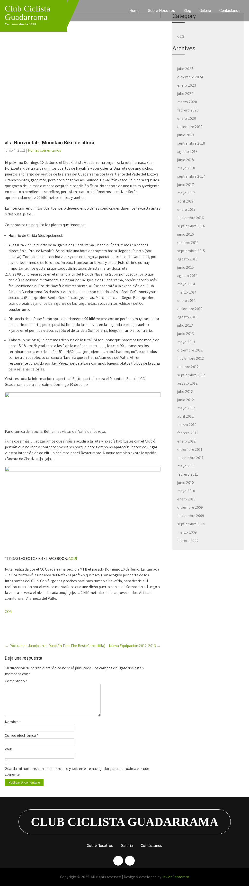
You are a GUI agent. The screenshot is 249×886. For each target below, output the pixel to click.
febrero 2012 (187, 432)
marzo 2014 (186, 292)
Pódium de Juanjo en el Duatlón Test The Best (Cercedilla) (55, 645)
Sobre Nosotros (161, 10)
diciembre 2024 (190, 77)
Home (134, 10)
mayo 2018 (186, 168)
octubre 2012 (188, 366)
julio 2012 (185, 391)
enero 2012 (186, 441)
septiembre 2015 (191, 250)
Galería (205, 10)
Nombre (13, 721)
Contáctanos (229, 10)
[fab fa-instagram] (130, 861)
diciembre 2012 (190, 350)
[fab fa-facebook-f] (118, 861)
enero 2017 (186, 209)
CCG (8, 611)
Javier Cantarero (175, 876)
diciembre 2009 (190, 507)
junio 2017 (185, 184)
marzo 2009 (187, 532)
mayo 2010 (186, 490)
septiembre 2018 (191, 143)
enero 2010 (186, 499)
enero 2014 (186, 300)
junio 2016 (185, 234)
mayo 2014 (186, 283)
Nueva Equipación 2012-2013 (134, 645)
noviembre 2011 (190, 457)
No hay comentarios (44, 150)
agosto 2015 (187, 259)
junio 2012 (185, 399)
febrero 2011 (187, 474)
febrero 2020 (188, 110)
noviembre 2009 (190, 515)
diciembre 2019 (190, 126)
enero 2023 (186, 85)
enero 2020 (186, 118)
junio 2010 (185, 482)
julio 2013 (185, 325)
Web (8, 749)
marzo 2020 (187, 101)
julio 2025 (185, 68)
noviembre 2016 (190, 217)
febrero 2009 (187, 540)
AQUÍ (73, 558)
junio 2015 (185, 267)
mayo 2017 (186, 192)
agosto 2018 (187, 151)
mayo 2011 (186, 466)
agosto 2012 (187, 383)
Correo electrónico (21, 735)
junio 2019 (185, 135)
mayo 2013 (186, 341)
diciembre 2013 (190, 308)
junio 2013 (185, 333)
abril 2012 (185, 416)
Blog (187, 10)
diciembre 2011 (189, 449)
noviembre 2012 (190, 358)
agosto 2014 (187, 275)
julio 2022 (185, 93)
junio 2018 (185, 159)
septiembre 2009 (191, 523)
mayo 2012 (186, 408)
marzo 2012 (187, 424)
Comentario (16, 680)
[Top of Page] (235, 875)
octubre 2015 (188, 242)
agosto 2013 (187, 317)
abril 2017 (185, 201)
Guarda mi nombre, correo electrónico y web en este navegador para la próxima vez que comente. (77, 771)
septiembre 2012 (191, 375)
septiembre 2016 (191, 226)
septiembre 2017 (191, 176)
